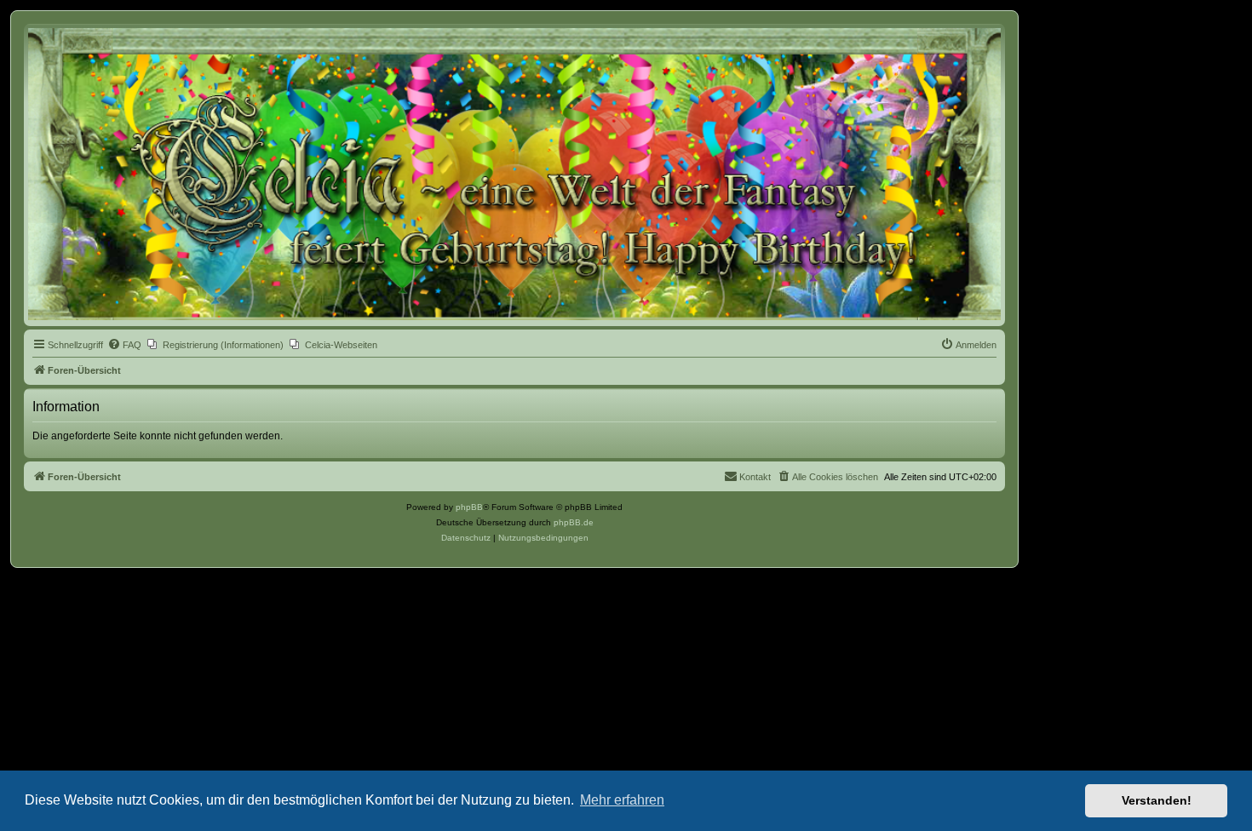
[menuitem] (124, 345)
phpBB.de (574, 522)
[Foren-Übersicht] (514, 174)
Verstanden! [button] (1157, 800)
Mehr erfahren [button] (622, 800)
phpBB (469, 507)
